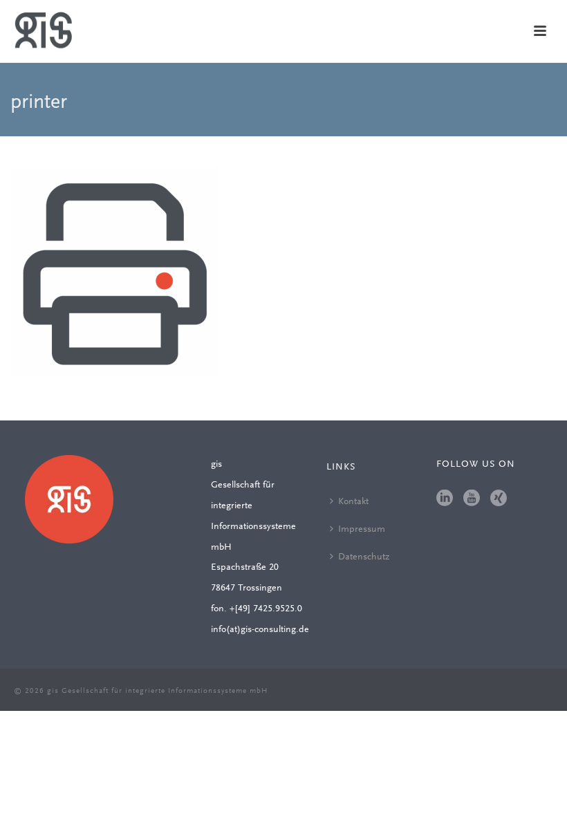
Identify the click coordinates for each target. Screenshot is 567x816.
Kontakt (353, 502)
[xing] (498, 499)
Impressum (361, 530)
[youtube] (471, 499)
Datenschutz (363, 557)
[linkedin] (444, 499)
